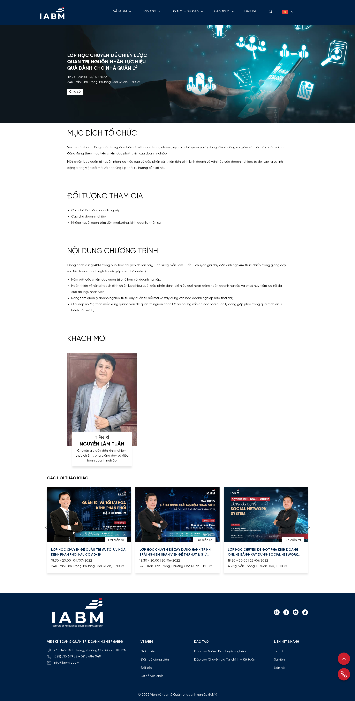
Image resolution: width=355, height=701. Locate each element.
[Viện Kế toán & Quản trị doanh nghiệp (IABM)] (52, 13)
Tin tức (279, 651)
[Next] (307, 527)
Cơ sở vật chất (152, 676)
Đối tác (146, 668)
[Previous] (47, 527)
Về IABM (120, 11)
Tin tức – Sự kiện (185, 11)
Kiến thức (221, 11)
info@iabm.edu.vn (67, 662)
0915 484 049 (91, 656)
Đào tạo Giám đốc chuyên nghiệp (220, 651)
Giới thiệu (148, 651)
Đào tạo (149, 11)
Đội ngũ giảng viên (155, 659)
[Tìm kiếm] (269, 11)
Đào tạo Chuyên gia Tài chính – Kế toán (224, 659)
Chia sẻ (75, 91)
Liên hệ (250, 11)
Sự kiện (279, 659)
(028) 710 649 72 (65, 656)
